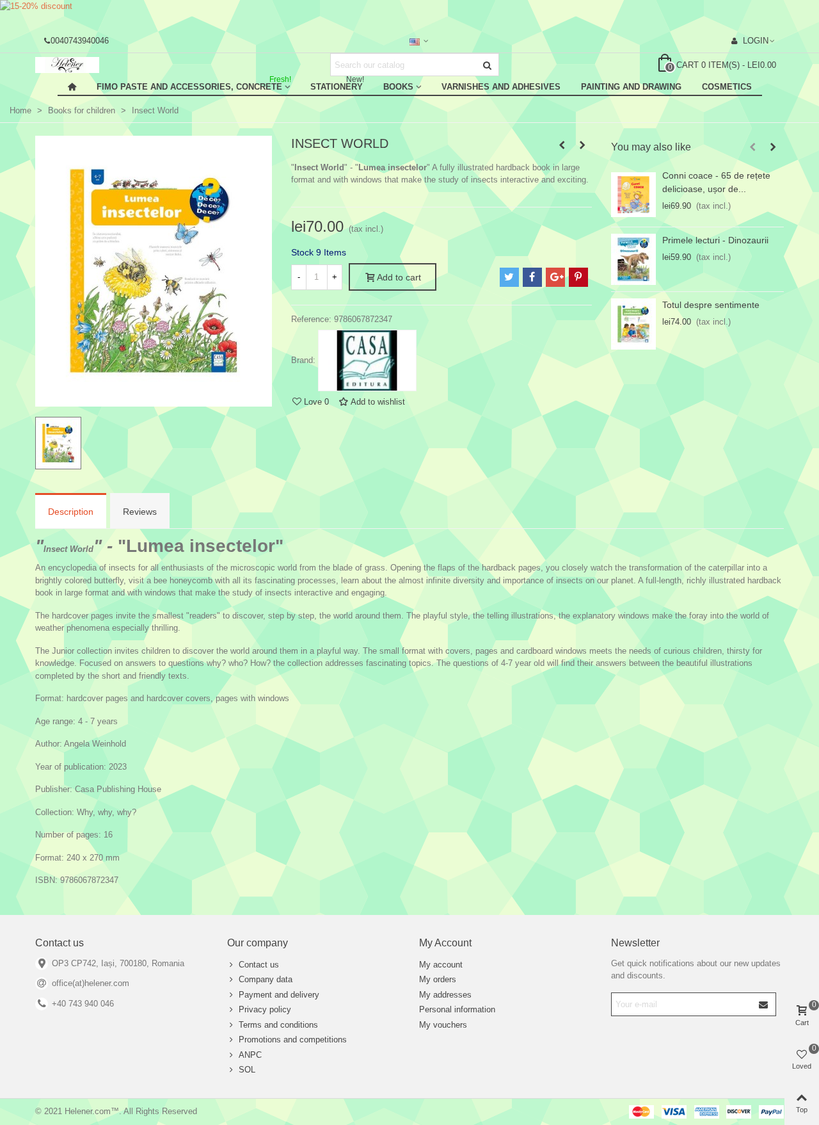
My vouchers (443, 1025)
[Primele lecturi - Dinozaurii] (633, 259)
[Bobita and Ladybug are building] (582, 145)
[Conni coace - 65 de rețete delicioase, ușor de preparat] (633, 194)
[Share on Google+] (555, 277)
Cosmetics (727, 87)
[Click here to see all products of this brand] (367, 360)
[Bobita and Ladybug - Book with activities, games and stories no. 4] (561, 145)
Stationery (337, 85)
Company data (265, 979)
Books (398, 87)
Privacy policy (265, 1009)
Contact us (259, 964)
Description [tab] (70, 511)
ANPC (250, 1055)
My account (441, 964)
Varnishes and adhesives (501, 87)
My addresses (445, 995)
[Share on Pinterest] (578, 277)
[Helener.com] (105, 65)
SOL (247, 1069)
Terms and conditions (278, 1025)
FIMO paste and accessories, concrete (194, 85)
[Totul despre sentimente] (633, 324)
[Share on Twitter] (509, 277)
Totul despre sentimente (710, 305)
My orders (437, 979)
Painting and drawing (631, 87)
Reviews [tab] (140, 511)
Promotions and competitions (293, 1039)
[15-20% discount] (409, 14)
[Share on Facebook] (532, 277)
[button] (752, 147)
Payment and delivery (279, 995)
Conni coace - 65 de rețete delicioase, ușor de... (716, 182)
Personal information (457, 1009)
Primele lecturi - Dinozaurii (715, 240)
